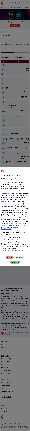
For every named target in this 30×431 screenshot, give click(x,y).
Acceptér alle (15, 262)
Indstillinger (19, 257)
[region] (15, 215)
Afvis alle (9, 257)
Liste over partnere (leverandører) (12, 250)
